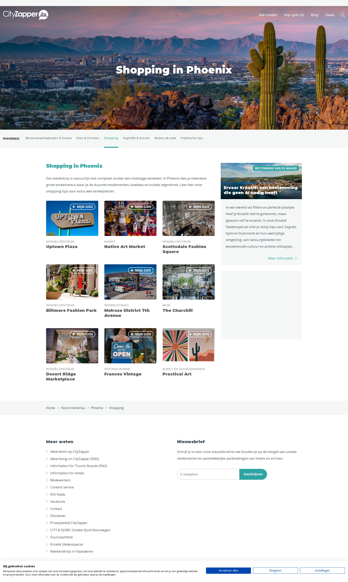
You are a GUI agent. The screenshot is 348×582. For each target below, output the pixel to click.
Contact (56, 509)
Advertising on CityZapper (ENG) (74, 459)
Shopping (111, 138)
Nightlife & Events (136, 138)
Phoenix (11, 139)
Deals (330, 15)
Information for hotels (67, 473)
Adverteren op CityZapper (69, 451)
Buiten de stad (165, 138)
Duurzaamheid (61, 537)
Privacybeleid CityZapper (68, 523)
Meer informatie (280, 258)
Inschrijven (253, 474)
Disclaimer (58, 516)
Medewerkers (60, 480)
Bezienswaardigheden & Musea (48, 138)
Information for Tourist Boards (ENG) (78, 466)
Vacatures (57, 501)
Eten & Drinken (87, 138)
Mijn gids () (294, 15)
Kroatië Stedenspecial (66, 544)
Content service (62, 487)
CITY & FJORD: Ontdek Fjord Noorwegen (80, 530)
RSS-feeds (57, 494)
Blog (314, 15)
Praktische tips (192, 138)
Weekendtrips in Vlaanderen (71, 551)
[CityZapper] (25, 15)
